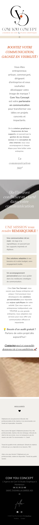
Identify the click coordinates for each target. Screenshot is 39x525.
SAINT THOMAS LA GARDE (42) (19, 490)
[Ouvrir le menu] (19, 37)
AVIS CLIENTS (19, 406)
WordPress (28, 516)
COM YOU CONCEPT (19, 478)
